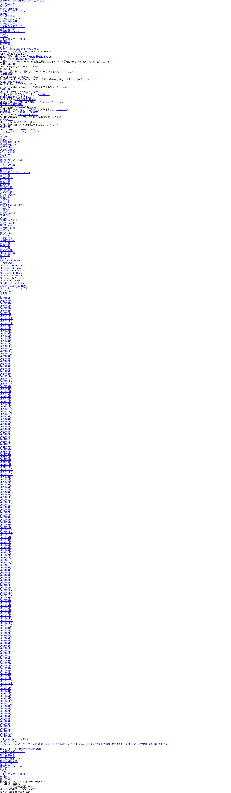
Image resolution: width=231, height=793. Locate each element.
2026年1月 (5, 316)
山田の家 (5, 210)
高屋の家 (5, 207)
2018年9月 (5, 537)
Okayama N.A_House (12, 278)
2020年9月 (5, 477)
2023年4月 (5, 399)
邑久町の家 (6, 232)
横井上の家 (6, 170)
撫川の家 (5, 255)
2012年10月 (6, 703)
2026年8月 (5, 298)
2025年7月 (5, 331)
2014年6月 (5, 665)
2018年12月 (6, 530)
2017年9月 (5, 567)
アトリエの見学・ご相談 (7, 47)
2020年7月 (5, 482)
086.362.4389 (10, 789)
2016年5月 (5, 608)
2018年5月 (5, 547)
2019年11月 (6, 502)
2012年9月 (5, 706)
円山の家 (5, 202)
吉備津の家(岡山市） (11, 205)
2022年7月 (5, 421)
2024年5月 (5, 366)
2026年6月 (5, 303)
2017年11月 (6, 562)
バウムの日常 (7, 152)
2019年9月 (5, 507)
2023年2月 (5, 404)
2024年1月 (5, 376)
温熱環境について (10, 144)
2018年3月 (5, 552)
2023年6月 (5, 394)
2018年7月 (5, 542)
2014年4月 (5, 670)
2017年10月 (6, 565)
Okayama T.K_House (11, 268)
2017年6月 (5, 575)
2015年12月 (6, 620)
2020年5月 (5, 487)
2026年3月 (5, 310)
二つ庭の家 (6, 263)
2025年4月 (5, 338)
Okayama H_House (11, 265)
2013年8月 (5, 691)
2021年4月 (5, 459)
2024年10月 (6, 353)
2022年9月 (5, 416)
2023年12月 (6, 378)
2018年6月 (5, 545)
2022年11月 (6, 411)
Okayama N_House (11, 275)
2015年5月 (5, 638)
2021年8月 (5, 449)
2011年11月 (6, 731)
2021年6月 (5, 454)
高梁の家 (5, 230)
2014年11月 (6, 653)
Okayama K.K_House (12, 270)
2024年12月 (6, 348)
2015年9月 (5, 628)
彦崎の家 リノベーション (15, 172)
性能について (7, 139)
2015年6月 (5, 635)
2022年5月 (5, 426)
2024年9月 (5, 356)
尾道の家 (5, 197)
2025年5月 (5, 336)
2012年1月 (5, 726)
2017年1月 (5, 587)
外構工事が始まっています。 (16, 97)
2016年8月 (5, 600)
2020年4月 (5, 489)
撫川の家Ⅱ (6, 162)
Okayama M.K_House (11, 273)
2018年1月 (5, 557)
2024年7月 (5, 361)
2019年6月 (5, 514)
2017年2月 (5, 585)
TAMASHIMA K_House (14, 285)
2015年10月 (6, 625)
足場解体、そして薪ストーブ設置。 (20, 112)
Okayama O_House (10, 280)
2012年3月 (5, 721)
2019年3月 (5, 522)
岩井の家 (5, 248)
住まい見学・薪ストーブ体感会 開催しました (25, 56)
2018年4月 (5, 550)
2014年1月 (5, 678)
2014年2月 (5, 676)
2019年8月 (5, 509)
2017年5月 (5, 577)
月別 (2, 295)
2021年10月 (6, 444)
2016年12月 (6, 590)
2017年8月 (5, 570)
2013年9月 (5, 688)
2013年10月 (6, 686)
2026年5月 (5, 305)
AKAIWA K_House (24, 59)
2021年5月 (5, 457)
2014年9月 (5, 658)
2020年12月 (6, 469)
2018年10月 (6, 535)
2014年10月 (6, 655)
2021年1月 (5, 467)
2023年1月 (5, 406)
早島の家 (5, 235)
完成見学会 (32, 49)
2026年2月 (5, 313)
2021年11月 (6, 441)
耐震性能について (10, 142)
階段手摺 (5, 127)
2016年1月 (5, 618)
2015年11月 (6, 623)
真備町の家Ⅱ (7, 222)
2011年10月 (6, 733)
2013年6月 (5, 696)
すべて (4, 137)
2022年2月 (5, 434)
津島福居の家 (7, 253)
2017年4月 (5, 580)
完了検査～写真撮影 (11, 104)
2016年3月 (5, 613)
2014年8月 (5, 660)
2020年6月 (5, 484)
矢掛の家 (5, 215)
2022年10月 (6, 414)
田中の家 (5, 175)
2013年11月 (6, 683)
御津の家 (5, 200)
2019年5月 (5, 517)
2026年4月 (5, 308)
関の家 (4, 217)
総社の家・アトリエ (11, 159)
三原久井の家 (7, 227)
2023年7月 (5, 391)
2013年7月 (5, 693)
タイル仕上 (6, 119)
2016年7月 (5, 603)
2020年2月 (5, 494)
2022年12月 (6, 409)
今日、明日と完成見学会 (14, 81)
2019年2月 (5, 524)
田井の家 (5, 243)
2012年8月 (5, 708)
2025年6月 (5, 333)
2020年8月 (5, 479)
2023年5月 (5, 396)
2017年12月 (6, 560)
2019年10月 (6, 504)
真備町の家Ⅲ (7, 212)
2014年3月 (5, 673)
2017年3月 (5, 582)
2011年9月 (5, 736)
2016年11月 (6, 592)
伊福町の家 (6, 187)
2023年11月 (6, 381)
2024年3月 (5, 371)
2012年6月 (5, 713)
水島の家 (5, 180)
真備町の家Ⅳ (7, 195)
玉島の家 (5, 182)
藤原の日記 (6, 147)
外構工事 (5, 89)
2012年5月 (5, 716)
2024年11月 (6, 351)
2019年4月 (5, 519)
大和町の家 (6, 192)
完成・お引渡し (9, 64)
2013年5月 (5, 698)
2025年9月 (5, 326)
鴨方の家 (5, 185)
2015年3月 (5, 643)
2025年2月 (5, 343)
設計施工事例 (7, 3)
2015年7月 (5, 633)
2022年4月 (5, 429)
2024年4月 (5, 368)
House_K (5, 258)
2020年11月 (6, 472)
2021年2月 (5, 464)
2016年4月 (5, 610)
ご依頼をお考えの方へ (12, 11)
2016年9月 (5, 597)
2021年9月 (5, 446)
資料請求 (21, 49)
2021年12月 (6, 439)
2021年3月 (5, 462)
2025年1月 (5, 346)
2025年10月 (6, 323)
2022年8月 (5, 419)
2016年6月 (5, 605)
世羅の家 (5, 157)
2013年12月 (6, 681)
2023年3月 (5, 401)
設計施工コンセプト (11, 6)
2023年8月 (5, 389)
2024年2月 (5, 373)
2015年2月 (5, 645)
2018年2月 (5, 555)
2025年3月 (5, 341)
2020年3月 (5, 492)
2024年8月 (5, 358)
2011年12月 (6, 728)
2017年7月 (5, 572)
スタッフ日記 (7, 149)
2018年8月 (5, 540)
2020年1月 (5, 497)
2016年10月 (6, 595)
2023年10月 (6, 383)
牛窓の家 (5, 245)
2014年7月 (5, 663)
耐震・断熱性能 (9, 8)
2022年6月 (5, 424)
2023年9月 (5, 386)
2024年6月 (5, 363)
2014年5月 (5, 668)
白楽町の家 (6, 237)
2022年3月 (5, 431)
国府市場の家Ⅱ (9, 220)
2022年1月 (5, 436)
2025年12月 (6, 318)
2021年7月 (5, 451)
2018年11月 (6, 532)
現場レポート (7, 154)
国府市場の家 (7, 240)
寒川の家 (5, 190)
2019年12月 (6, 499)
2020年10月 (6, 474)
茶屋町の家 (6, 290)
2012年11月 (6, 701)
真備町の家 (6, 250)
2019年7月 (5, 512)
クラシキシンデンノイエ (14, 288)
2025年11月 (6, 321)
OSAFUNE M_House (12, 283)
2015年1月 (5, 648)
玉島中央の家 (7, 164)
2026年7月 (5, 300)
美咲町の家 (6, 225)
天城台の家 (6, 167)
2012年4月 (5, 718)
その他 (4, 293)
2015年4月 (5, 640)
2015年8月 (5, 630)
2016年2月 (5, 615)
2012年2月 (5, 723)
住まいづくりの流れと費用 (15, 749)
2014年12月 (6, 650)
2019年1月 (5, 527)
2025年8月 (5, 328)
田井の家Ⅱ (6, 177)
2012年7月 (5, 711)
